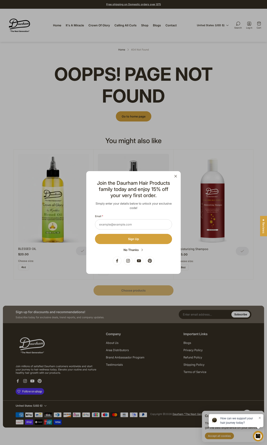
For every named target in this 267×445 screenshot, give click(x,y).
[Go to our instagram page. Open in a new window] (128, 260)
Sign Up (133, 239)
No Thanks (131, 250)
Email (98, 216)
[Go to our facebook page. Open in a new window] (117, 260)
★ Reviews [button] (263, 226)
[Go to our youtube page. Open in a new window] (139, 260)
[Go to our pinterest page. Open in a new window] (149, 260)
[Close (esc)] (175, 176)
